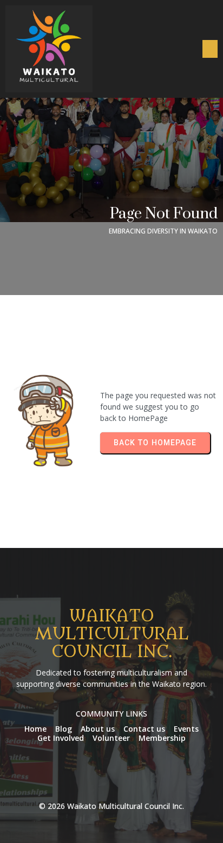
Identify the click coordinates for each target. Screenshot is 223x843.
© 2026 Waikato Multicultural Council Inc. (111, 806)
